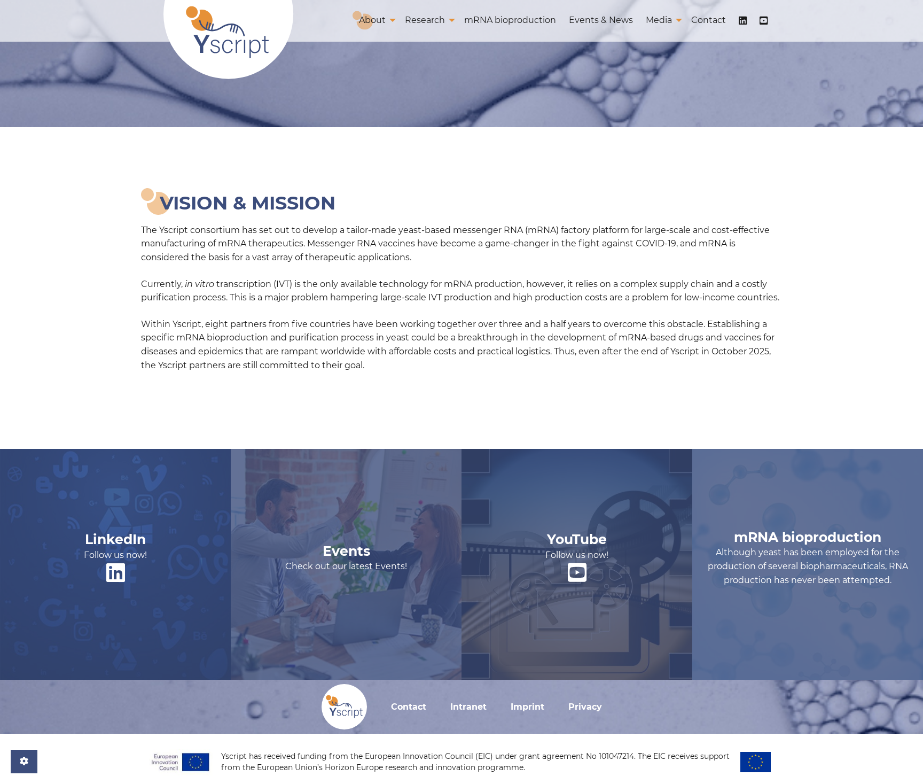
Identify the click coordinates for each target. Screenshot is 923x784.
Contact (408, 707)
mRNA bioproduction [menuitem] (510, 20)
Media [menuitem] (659, 20)
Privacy (585, 707)
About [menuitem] (372, 20)
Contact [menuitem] (708, 20)
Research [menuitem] (425, 20)
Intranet (468, 707)
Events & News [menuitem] (601, 20)
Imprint (527, 707)
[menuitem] (742, 21)
